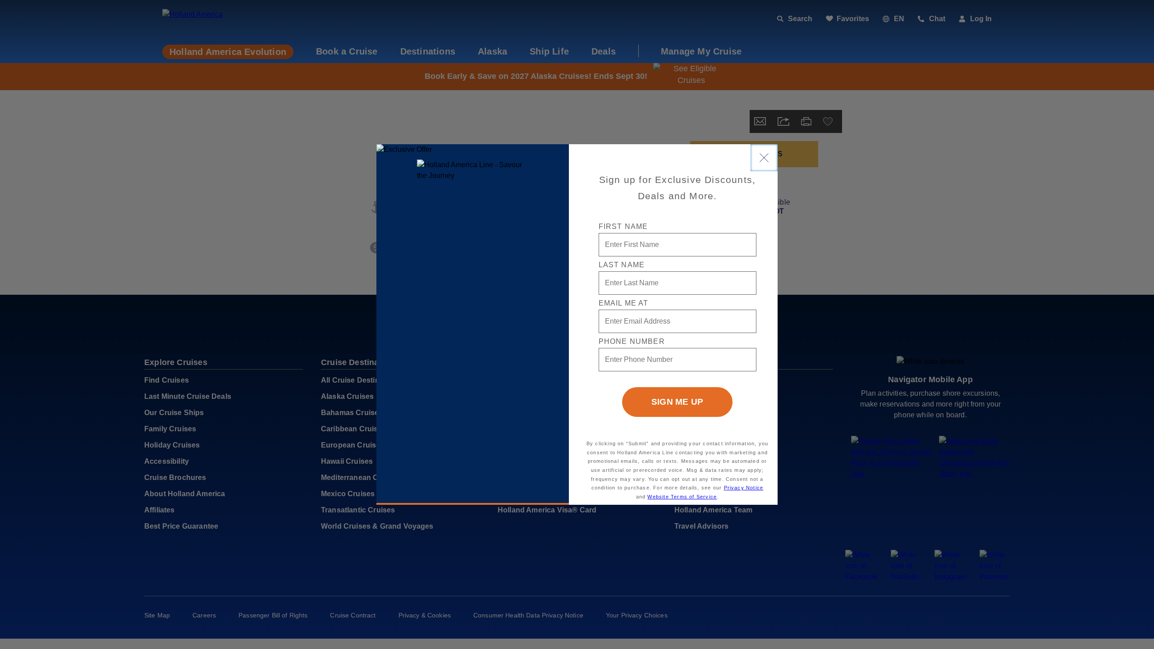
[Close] (764, 157)
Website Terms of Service (682, 496)
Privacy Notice (744, 487)
